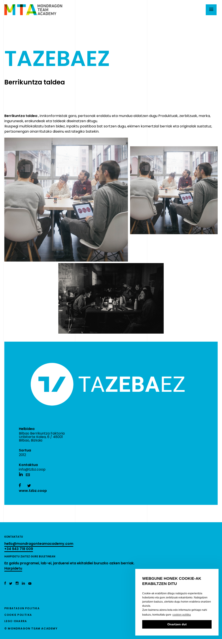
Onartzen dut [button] (177, 624)
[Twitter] (10, 583)
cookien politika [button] (181, 614)
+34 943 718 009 (18, 548)
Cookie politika (18, 615)
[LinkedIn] (23, 583)
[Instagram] (17, 583)
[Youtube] (29, 583)
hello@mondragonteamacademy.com (38, 543)
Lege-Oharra (15, 621)
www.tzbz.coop (33, 490)
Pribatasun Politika (22, 608)
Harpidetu (13, 568)
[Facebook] (5, 583)
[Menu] (211, 9)
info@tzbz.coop (32, 469)
